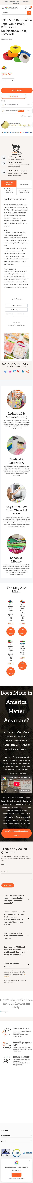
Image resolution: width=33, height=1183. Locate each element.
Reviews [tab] (8, 314)
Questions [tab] (19, 314)
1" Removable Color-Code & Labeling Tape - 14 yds (10, 652)
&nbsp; (3, 101)
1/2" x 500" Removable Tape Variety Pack (22, 649)
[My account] (26, 8)
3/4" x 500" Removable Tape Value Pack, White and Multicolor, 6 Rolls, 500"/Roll (16, 27)
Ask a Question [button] (17, 310)
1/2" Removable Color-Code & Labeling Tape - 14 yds (10, 612)
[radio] (3, 104)
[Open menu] (3, 8)
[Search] (29, 13)
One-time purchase (11, 104)
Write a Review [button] (17, 305)
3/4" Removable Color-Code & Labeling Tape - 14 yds (22, 612)
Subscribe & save (13, 111)
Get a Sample (13, 96)
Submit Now (7, 885)
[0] (30, 8)
